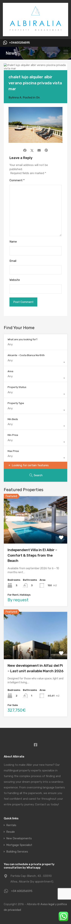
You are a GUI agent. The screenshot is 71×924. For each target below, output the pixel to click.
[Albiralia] (35, 34)
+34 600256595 (21, 891)
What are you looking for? (22, 339)
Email (12, 261)
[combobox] (35, 362)
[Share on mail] (39, 150)
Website (14, 280)
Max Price (13, 451)
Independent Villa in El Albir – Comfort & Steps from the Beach (32, 555)
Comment (17, 180)
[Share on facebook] (25, 150)
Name (13, 241)
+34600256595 (19, 42)
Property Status (17, 387)
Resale (10, 831)
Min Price (13, 435)
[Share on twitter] (32, 150)
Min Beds (13, 419)
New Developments (19, 838)
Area (10, 371)
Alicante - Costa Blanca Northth (26, 355)
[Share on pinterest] (46, 150)
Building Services (17, 851)
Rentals (11, 825)
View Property (35, 534)
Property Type (16, 403)
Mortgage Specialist (19, 845)
